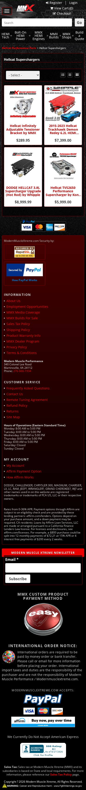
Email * (12, 559)
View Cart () (63, 8)
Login (73, 2)
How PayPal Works (24, 280)
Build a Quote (79, 35)
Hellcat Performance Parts (19, 48)
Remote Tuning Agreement (27, 400)
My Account (15, 465)
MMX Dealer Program (22, 341)
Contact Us (14, 394)
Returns (12, 411)
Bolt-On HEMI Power (20, 35)
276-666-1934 (22, 371)
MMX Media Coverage (23, 312)
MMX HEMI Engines (39, 35)
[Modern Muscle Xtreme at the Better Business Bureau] (43, 750)
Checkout (64, 13)
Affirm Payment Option (24, 471)
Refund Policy (16, 405)
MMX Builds (54, 35)
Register (56, 2)
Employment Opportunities (27, 306)
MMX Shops (66, 35)
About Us (13, 301)
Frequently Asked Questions (28, 388)
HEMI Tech (6, 35)
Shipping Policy (18, 330)
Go (79, 22)
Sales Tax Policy (18, 324)
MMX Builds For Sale (22, 318)
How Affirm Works (20, 477)
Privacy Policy (16, 347)
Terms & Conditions (21, 353)
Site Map (13, 417)
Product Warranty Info (23, 335)
